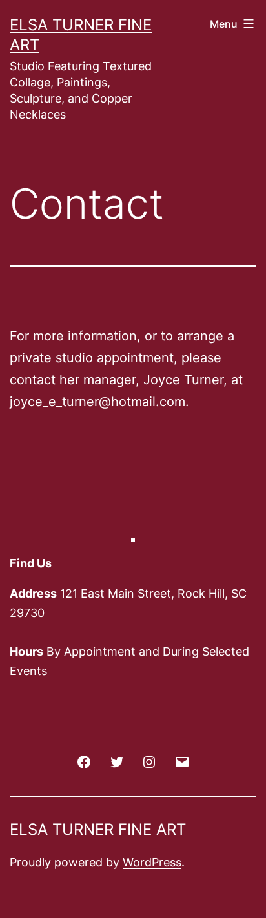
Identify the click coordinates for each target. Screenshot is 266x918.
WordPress (152, 862)
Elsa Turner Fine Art (98, 829)
